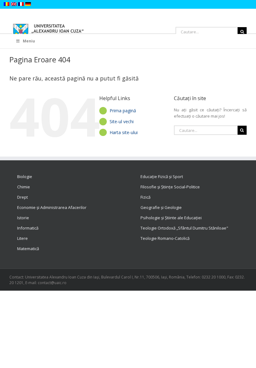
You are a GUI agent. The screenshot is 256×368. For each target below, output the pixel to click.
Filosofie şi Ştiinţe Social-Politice (170, 187)
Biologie (24, 176)
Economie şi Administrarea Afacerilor (51, 207)
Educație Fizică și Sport (161, 176)
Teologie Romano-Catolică (165, 238)
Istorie (23, 217)
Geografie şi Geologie (161, 207)
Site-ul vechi (122, 121)
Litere (22, 238)
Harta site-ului (124, 132)
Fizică (145, 197)
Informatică (27, 228)
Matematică (28, 248)
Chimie (23, 187)
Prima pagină (123, 111)
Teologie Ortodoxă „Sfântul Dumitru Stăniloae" (184, 228)
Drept (22, 197)
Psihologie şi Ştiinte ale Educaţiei (171, 217)
